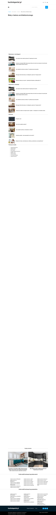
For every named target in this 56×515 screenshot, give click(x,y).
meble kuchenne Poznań (28, 484)
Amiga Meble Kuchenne (15, 151)
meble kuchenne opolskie (29, 498)
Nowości (18, 11)
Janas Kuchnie (14, 156)
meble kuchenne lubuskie (15, 499)
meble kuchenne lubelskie (15, 498)
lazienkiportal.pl (19, 512)
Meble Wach (13, 148)
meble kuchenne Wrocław (42, 482)
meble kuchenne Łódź (28, 480)
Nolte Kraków (13, 153)
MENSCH (46, 512)
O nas (36, 508)
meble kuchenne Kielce (14, 487)
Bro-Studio (13, 150)
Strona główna (14, 11)
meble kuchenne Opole (28, 482)
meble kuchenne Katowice (15, 486)
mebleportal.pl (14, 512)
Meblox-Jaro (13, 152)
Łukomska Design (14, 155)
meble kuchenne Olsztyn (28, 481)
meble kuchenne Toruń (41, 480)
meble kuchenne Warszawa (42, 481)
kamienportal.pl (24, 512)
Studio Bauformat (14, 147)
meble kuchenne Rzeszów (29, 485)
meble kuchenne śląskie (41, 495)
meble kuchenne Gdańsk (15, 482)
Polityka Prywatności (30, 508)
